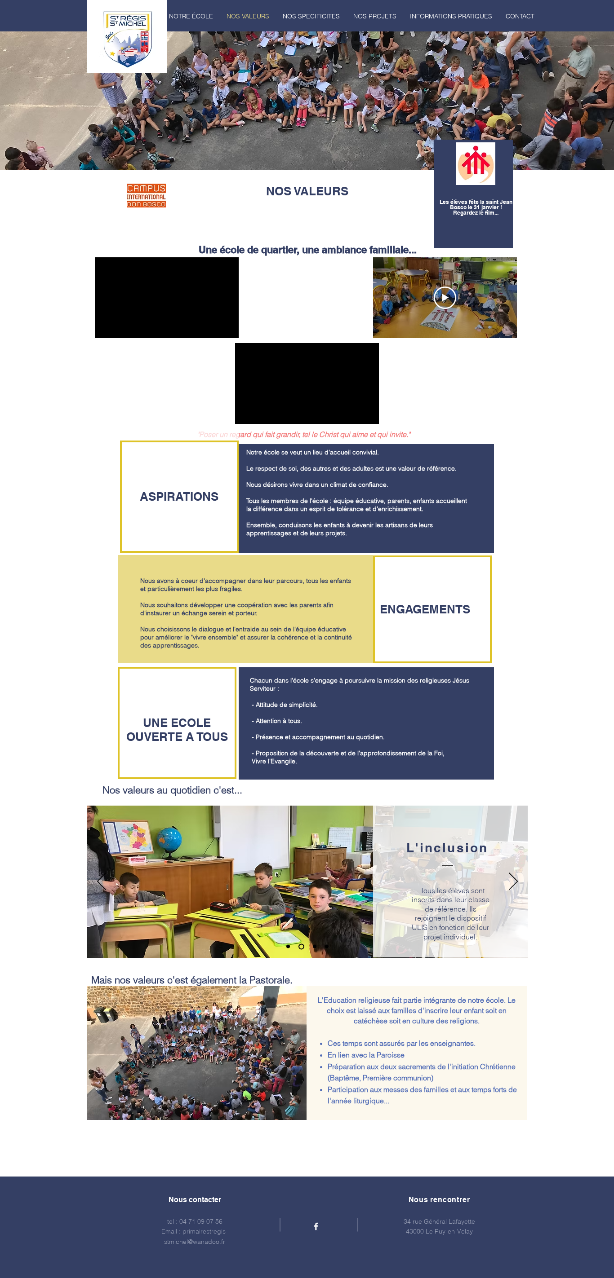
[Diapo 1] (288, 946)
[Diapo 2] (301, 946)
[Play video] (445, 297)
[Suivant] (513, 882)
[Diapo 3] (314, 946)
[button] (191, 16)
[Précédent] (101, 882)
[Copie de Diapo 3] (327, 946)
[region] (473, 194)
